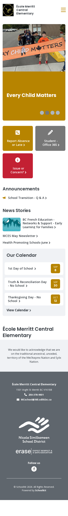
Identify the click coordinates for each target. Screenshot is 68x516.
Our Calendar (22, 255)
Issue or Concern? (17, 170)
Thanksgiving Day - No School (24, 299)
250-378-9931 (36, 394)
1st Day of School (21, 268)
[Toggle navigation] (63, 10)
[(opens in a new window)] (34, 430)
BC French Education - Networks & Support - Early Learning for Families (42, 223)
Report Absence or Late (18, 143)
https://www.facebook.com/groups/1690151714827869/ (34, 468)
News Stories (17, 211)
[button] (42, 113)
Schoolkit (40, 490)
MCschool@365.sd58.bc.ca (36, 399)
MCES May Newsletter (19, 236)
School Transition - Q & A (26, 198)
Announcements (21, 189)
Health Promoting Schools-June (26, 242)
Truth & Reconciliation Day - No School (27, 284)
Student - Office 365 (50, 143)
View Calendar (18, 310)
